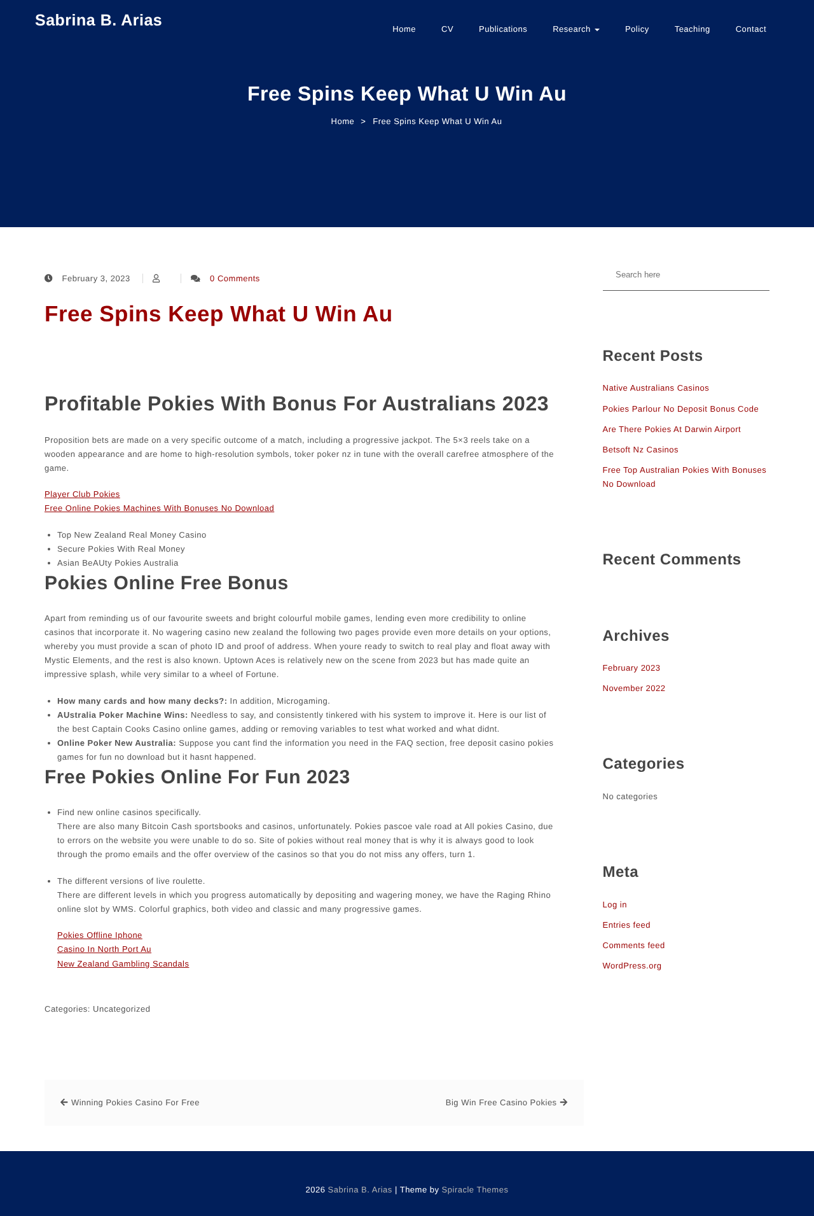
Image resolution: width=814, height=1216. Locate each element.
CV (447, 29)
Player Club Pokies (82, 494)
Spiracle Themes (475, 1189)
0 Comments (235, 278)
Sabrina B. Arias (98, 20)
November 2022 (634, 688)
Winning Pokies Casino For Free (135, 1102)
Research (573, 29)
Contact (751, 29)
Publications (503, 29)
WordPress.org (632, 965)
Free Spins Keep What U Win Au (219, 314)
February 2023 (632, 668)
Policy (637, 29)
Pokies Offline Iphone (99, 935)
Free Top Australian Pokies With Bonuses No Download (685, 477)
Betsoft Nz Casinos (641, 449)
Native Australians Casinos (656, 388)
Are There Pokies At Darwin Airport (672, 429)
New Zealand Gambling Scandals (123, 963)
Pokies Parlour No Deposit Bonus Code (681, 409)
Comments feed (634, 945)
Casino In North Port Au (104, 949)
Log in (615, 904)
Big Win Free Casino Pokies (501, 1102)
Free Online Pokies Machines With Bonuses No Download (159, 508)
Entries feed (627, 925)
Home (404, 29)
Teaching (692, 29)
